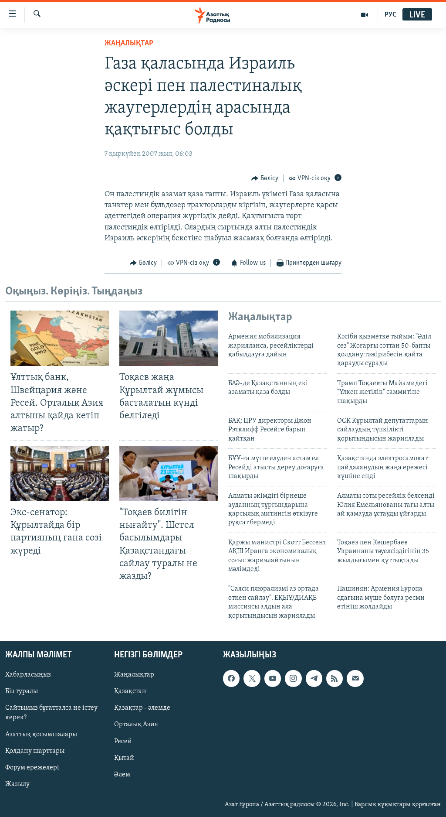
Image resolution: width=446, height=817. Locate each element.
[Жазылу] (355, 678)
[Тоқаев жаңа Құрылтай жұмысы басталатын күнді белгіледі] (168, 338)
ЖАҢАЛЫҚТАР (129, 44)
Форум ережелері (32, 767)
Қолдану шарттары (34, 751)
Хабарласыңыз (28, 674)
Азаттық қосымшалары (41, 734)
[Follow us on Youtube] (272, 678)
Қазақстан (130, 691)
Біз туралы (21, 691)
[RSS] (334, 678)
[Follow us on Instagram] (293, 678)
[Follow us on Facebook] (231, 678)
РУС (390, 14)
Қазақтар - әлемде (142, 707)
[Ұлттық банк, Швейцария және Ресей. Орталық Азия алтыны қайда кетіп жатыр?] (59, 338)
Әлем (122, 774)
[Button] (264, 178)
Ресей (123, 741)
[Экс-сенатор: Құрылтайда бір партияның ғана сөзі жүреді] (59, 473)
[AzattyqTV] (364, 14)
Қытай (124, 758)
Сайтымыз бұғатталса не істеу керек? (51, 712)
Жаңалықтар (134, 674)
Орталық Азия (136, 724)
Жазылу (17, 784)
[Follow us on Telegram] (314, 678)
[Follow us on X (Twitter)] (251, 678)
